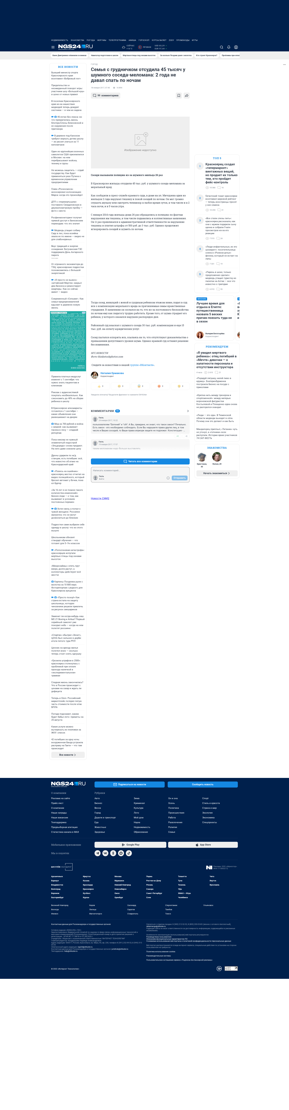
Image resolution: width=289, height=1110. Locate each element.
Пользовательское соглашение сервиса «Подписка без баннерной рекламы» (179, 960)
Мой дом (138, 817)
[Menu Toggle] (53, 47)
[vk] (105, 853)
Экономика (208, 817)
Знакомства (77, 40)
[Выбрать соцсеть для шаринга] (187, 96)
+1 (178, 436)
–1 (186, 454)
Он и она (173, 798)
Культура (138, 808)
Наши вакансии (59, 817)
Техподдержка (58, 822)
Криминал (139, 803)
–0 (186, 436)
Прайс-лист (57, 803)
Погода (91, 40)
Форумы (101, 40)
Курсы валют (159, 40)
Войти (101, 479)
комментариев (108, 95)
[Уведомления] (228, 47)
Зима (136, 798)
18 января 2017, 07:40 (100, 88)
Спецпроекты (209, 822)
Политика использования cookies (160, 952)
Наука (137, 822)
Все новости (68, 67)
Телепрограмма (117, 40)
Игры (195, 40)
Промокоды (183, 40)
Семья (171, 832)
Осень (171, 803)
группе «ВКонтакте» (142, 364)
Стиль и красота (211, 803)
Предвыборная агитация (64, 827)
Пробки (145, 47)
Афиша (132, 40)
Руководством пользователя (158, 937)
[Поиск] (221, 47)
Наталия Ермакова (112, 373)
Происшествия (176, 812)
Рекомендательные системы (158, 956)
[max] (121, 853)
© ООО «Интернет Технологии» (65, 969)
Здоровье (100, 832)
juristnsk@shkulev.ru (120, 949)
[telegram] (98, 853)
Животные (100, 827)
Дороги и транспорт (105, 817)
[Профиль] (236, 47)
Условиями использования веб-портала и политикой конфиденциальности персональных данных (188, 941)
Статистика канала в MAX (65, 832)
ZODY (171, 40)
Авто (97, 798)
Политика (173, 808)
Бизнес (98, 803)
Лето (136, 812)
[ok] (113, 853)
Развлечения (175, 822)
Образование (141, 832)
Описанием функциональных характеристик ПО (166, 939)
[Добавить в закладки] (179, 96)
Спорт (205, 798)
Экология (207, 812)
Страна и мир (209, 808)
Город (98, 812)
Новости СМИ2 (100, 498)
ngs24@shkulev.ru (85, 947)
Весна (98, 808)
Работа (172, 817)
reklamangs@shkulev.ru (156, 926)
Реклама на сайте (60, 798)
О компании (57, 808)
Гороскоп (144, 40)
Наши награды (59, 812)
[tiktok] (129, 853)
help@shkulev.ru (71, 951)
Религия (172, 827)
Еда (96, 822)
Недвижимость (59, 40)
